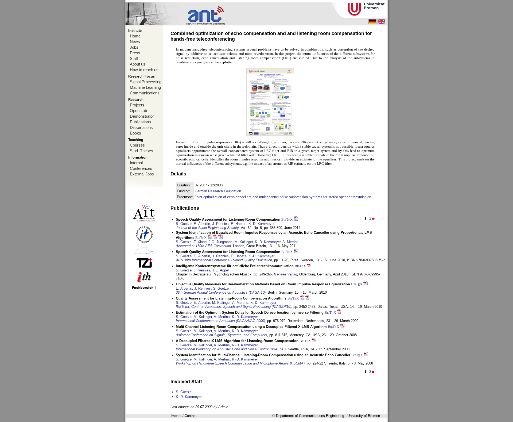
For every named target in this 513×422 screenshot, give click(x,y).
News (135, 41)
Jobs (134, 47)
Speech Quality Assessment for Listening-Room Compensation (228, 219)
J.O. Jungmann (220, 242)
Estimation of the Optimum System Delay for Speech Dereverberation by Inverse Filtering (250, 312)
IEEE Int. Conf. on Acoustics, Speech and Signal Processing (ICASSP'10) (233, 307)
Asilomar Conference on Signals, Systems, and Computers (221, 335)
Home (135, 36)
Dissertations (141, 127)
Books (135, 133)
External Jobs (142, 174)
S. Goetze (184, 224)
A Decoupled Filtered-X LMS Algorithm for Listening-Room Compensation (237, 341)
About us (137, 64)
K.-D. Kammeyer (261, 224)
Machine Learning (145, 87)
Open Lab (138, 110)
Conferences (141, 168)
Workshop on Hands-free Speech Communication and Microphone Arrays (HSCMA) (240, 363)
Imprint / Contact (184, 416)
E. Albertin (202, 224)
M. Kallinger (244, 242)
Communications (145, 93)
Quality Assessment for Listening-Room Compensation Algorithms (231, 298)
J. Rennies (220, 224)
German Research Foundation (218, 191)
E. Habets (238, 224)
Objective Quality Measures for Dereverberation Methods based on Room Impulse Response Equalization (263, 284)
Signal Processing (145, 81)
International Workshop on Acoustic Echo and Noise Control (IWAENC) (231, 349)
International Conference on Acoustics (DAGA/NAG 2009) (220, 321)
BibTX (287, 219)
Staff (134, 58)
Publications (140, 122)
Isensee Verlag (285, 274)
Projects (137, 105)
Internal (136, 162)
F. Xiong (200, 242)
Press (135, 53)
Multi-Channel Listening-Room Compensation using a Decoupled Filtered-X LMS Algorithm (251, 327)
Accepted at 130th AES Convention (203, 246)
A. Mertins (290, 242)
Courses (137, 145)
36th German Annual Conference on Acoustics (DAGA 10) (221, 292)
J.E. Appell (221, 270)
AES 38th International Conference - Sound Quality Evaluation (224, 260)
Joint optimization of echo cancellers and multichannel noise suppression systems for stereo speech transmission (283, 197)
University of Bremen (363, 416)
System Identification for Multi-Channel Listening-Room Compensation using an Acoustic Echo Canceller (263, 355)
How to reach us (144, 69)
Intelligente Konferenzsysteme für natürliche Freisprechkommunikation (235, 266)
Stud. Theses (141, 150)
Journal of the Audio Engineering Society (207, 228)
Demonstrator (142, 116)
